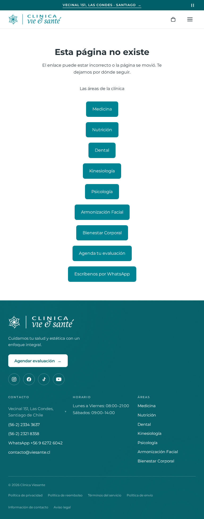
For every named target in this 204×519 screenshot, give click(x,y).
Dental (102, 150)
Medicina (102, 109)
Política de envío (140, 495)
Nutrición (102, 129)
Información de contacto (28, 507)
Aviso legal (62, 507)
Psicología (102, 191)
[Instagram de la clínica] (14, 379)
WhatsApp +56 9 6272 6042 (35, 442)
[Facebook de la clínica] (29, 379)
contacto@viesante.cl (29, 452)
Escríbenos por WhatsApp (102, 273)
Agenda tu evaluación (102, 253)
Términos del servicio (104, 495)
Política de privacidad (25, 495)
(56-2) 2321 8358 (23, 433)
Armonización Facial (102, 212)
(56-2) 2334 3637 (24, 424)
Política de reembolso (65, 495)
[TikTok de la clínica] (44, 379)
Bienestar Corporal (102, 232)
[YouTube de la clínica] (59, 379)
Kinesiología (102, 170)
